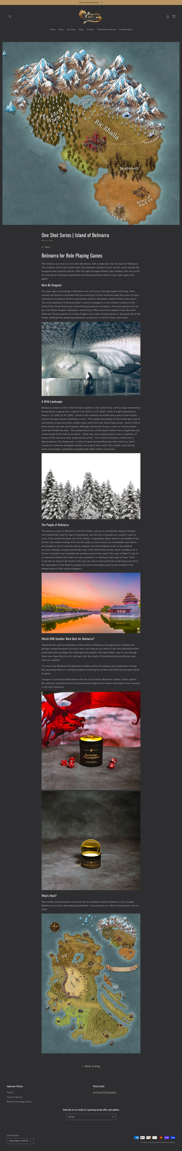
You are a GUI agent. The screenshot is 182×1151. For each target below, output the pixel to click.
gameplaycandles (154, 1142)
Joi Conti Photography (104, 1092)
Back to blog (92, 1066)
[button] (10, 16)
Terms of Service (14, 1097)
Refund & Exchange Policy (19, 1101)
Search (10, 1092)
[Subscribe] (113, 1117)
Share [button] (47, 247)
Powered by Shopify (168, 1142)
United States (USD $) (18, 1141)
